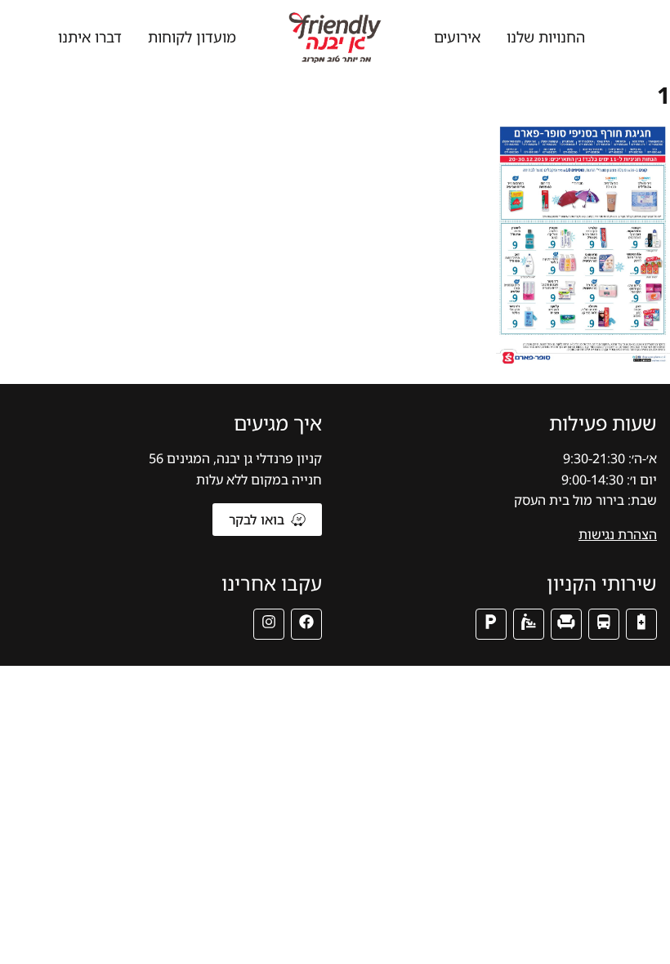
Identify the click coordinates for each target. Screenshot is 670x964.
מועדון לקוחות (192, 37)
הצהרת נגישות (617, 534)
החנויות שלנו (546, 37)
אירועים (457, 37)
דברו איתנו (90, 37)
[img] (641, 624)
